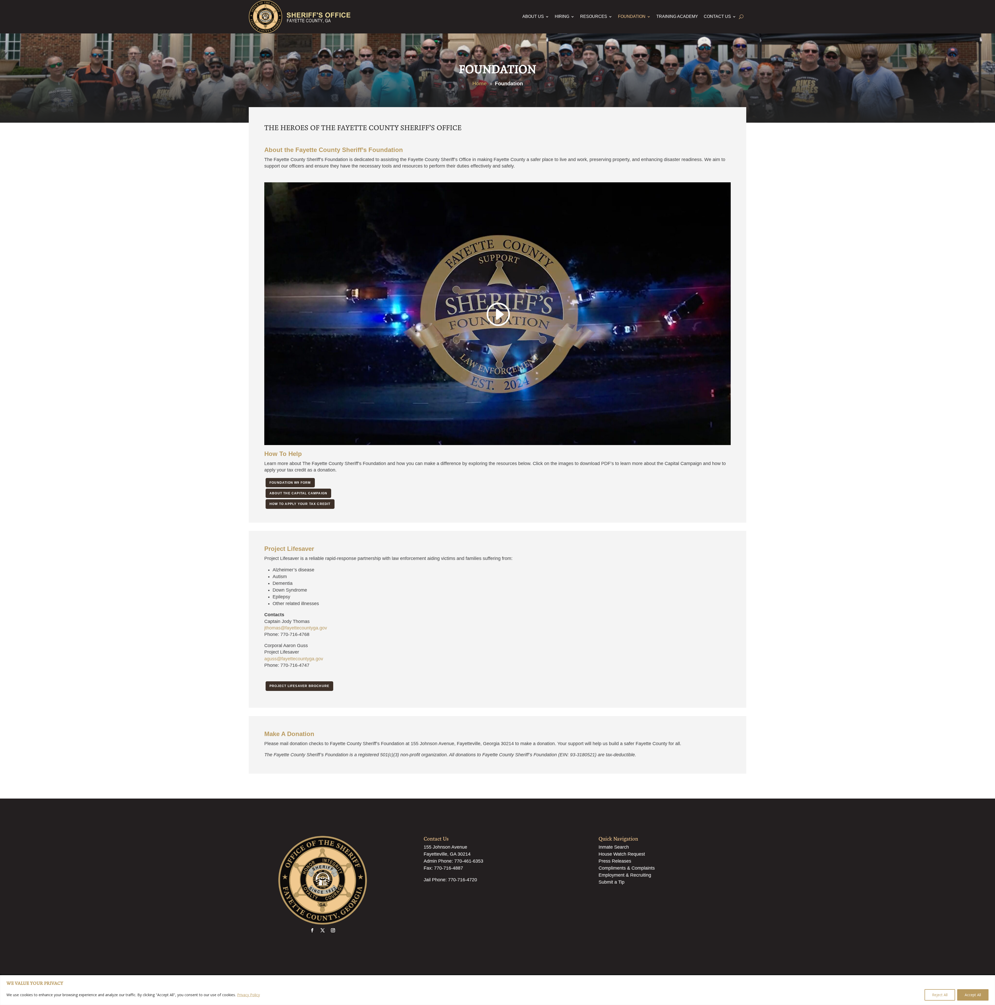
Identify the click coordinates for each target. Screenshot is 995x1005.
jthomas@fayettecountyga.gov (295, 627)
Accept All (973, 994)
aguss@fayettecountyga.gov (293, 658)
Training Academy (677, 16)
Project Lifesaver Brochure (299, 686)
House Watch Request (622, 854)
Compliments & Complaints (627, 868)
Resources (593, 16)
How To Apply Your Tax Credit (300, 504)
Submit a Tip (611, 882)
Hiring (562, 16)
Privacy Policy (248, 994)
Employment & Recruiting (625, 875)
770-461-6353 (468, 861)
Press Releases (615, 861)
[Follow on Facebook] (312, 930)
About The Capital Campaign (298, 493)
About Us (533, 16)
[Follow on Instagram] (333, 930)
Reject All (940, 994)
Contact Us (717, 16)
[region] (497, 990)
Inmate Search (614, 847)
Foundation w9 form (290, 482)
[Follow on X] (322, 930)
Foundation (631, 16)
